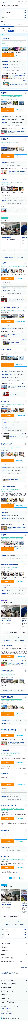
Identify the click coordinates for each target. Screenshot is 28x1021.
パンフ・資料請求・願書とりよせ (8, 1011)
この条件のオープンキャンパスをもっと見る (13, 257)
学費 (23, 30)
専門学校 (21, 25)
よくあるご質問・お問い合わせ (7, 1013)
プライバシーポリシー (6, 1008)
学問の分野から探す (6, 950)
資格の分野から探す (6, 947)
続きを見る (24, 768)
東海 (14, 973)
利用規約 (16, 1006)
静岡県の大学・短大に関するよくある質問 (11, 961)
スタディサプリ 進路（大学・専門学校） (8, 972)
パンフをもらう (7, 55)
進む (21, 878)
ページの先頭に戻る (23, 967)
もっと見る (24, 73)
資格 (17, 30)
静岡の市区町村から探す (7, 958)
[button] (26, 84)
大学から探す (4, 954)
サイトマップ (4, 1006)
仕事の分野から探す (6, 943)
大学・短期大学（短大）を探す (7, 973)
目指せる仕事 (4, 30)
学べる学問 (10, 30)
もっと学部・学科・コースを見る (13, 70)
